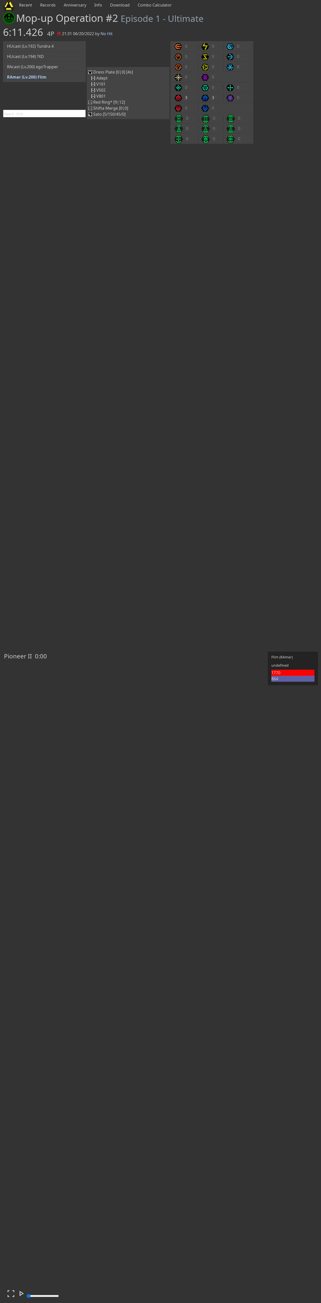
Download (120, 5)
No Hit (107, 33)
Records (48, 5)
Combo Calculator (155, 5)
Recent (25, 5)
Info (98, 5)
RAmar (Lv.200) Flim (26, 77)
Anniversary (75, 5)
